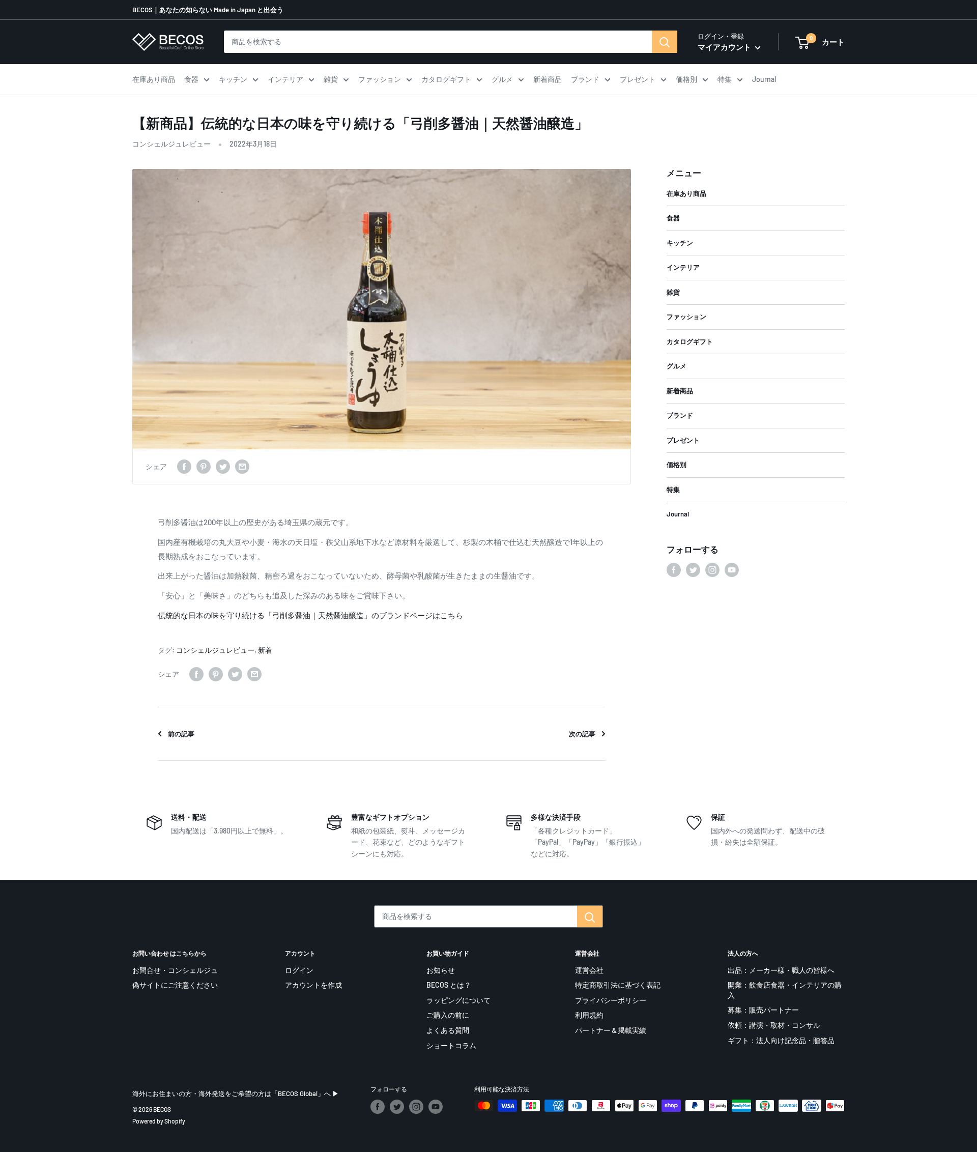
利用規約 (589, 1015)
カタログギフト (446, 79)
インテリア (285, 79)
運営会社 (589, 970)
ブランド (585, 79)
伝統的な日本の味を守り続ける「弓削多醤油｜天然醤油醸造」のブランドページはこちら (310, 615)
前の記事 (181, 734)
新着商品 (547, 79)
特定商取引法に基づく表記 (617, 985)
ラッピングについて (458, 1000)
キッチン (233, 79)
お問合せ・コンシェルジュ (175, 970)
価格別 (686, 79)
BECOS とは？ (448, 985)
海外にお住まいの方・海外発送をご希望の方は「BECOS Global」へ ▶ (235, 1093)
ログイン (299, 970)
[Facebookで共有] (184, 466)
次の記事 (582, 734)
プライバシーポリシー (610, 1000)
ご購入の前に (447, 1015)
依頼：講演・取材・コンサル (774, 1025)
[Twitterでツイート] (223, 466)
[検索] (664, 42)
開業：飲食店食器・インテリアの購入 (785, 990)
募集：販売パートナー (763, 1009)
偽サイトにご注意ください (175, 985)
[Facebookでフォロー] (674, 570)
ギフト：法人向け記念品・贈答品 (781, 1040)
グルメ (502, 79)
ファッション (379, 79)
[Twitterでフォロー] (693, 570)
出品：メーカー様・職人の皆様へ (781, 970)
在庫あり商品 (153, 79)
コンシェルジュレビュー (171, 143)
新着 (265, 650)
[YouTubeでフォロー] (732, 570)
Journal (764, 79)
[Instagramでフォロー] (712, 570)
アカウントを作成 (313, 985)
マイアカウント (725, 46)
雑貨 (331, 79)
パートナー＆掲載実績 (610, 1030)
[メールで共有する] (242, 466)
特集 (724, 79)
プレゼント (637, 79)
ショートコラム (451, 1045)
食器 (191, 79)
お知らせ (440, 970)
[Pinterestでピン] (203, 466)
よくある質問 (447, 1030)
